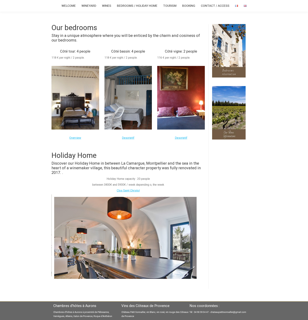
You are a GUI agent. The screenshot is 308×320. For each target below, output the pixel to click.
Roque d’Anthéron (103, 316)
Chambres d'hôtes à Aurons (67, 312)
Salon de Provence (83, 316)
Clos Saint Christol (128, 190)
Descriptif (128, 138)
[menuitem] (68, 5)
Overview (75, 138)
